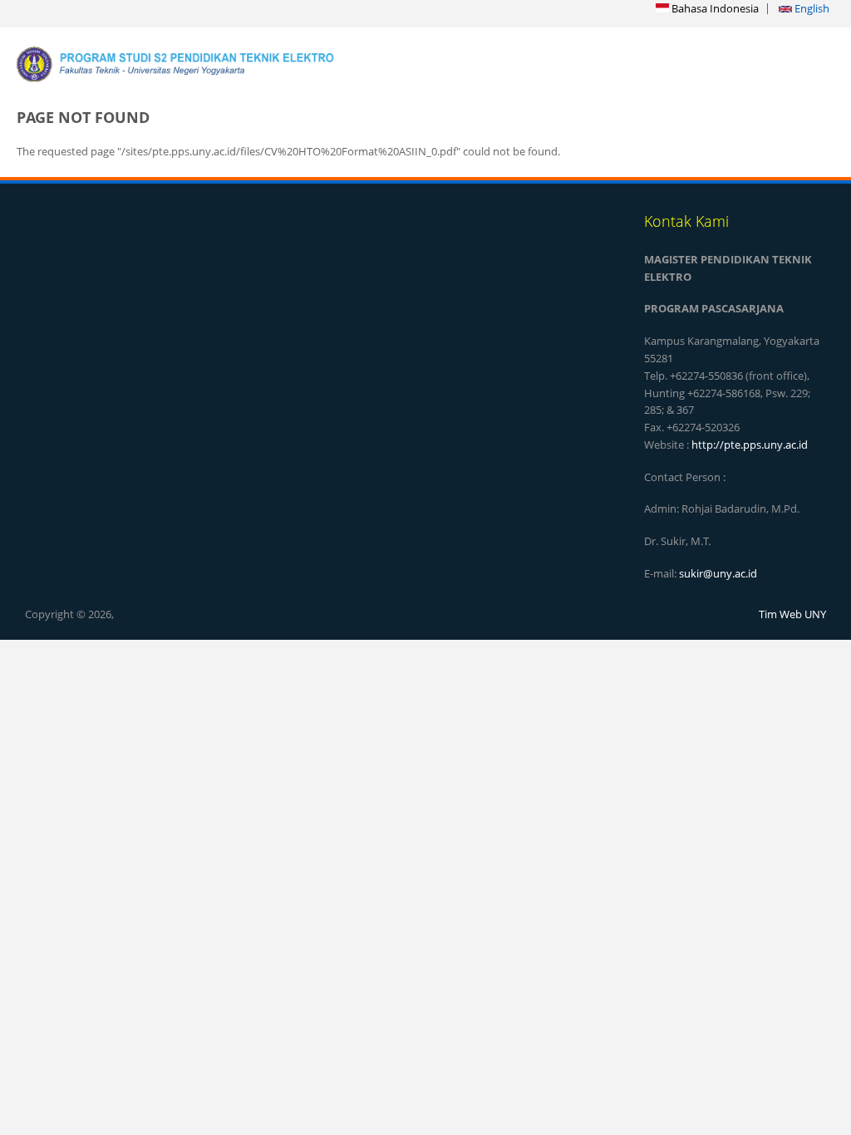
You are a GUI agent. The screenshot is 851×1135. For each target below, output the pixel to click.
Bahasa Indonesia (714, 8)
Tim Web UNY (792, 614)
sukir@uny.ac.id (718, 573)
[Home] (208, 64)
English (810, 8)
